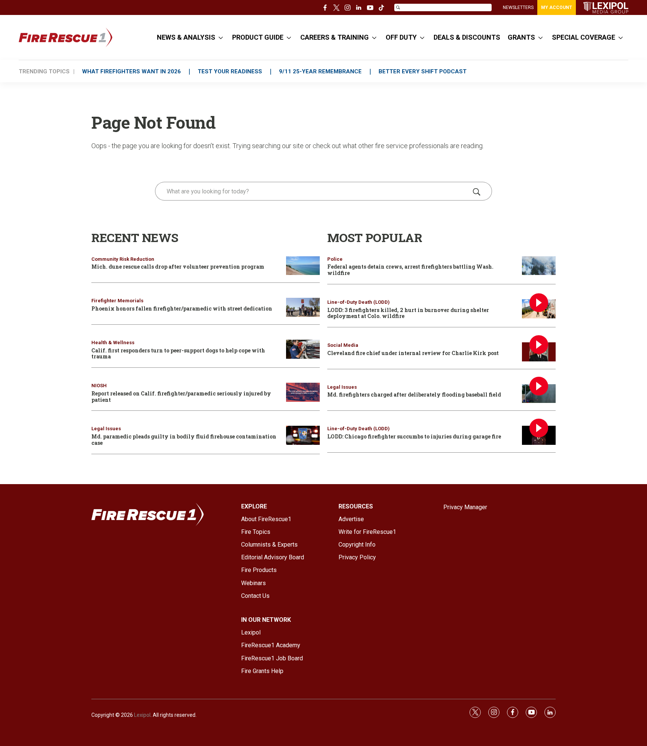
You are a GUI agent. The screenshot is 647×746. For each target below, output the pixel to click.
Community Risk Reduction (122, 259)
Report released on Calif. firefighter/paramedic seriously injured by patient (181, 396)
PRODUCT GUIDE (257, 37)
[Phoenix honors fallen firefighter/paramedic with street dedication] (303, 307)
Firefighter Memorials (117, 300)
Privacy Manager (465, 507)
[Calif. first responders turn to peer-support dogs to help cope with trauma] (303, 349)
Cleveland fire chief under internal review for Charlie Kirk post (413, 353)
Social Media (342, 345)
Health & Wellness (112, 342)
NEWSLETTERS (518, 7)
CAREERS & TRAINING (334, 37)
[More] (221, 37)
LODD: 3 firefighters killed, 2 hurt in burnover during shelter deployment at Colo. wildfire (408, 313)
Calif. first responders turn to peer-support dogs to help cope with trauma (178, 353)
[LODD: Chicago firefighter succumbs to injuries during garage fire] (539, 435)
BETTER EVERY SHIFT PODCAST (423, 71)
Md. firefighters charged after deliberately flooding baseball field (414, 394)
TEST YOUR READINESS (230, 71)
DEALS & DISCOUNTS (467, 37)
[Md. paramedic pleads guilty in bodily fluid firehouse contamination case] (303, 435)
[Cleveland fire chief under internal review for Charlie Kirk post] (539, 351)
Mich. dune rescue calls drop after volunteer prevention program (177, 266)
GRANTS (521, 37)
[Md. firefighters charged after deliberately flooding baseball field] (539, 393)
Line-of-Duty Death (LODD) (358, 302)
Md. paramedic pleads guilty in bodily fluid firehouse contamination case (183, 439)
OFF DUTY (401, 37)
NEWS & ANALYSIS (186, 37)
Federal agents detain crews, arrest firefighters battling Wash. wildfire (410, 269)
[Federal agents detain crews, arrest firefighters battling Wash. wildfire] (539, 265)
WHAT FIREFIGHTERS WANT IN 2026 (131, 71)
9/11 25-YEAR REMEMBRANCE (320, 71)
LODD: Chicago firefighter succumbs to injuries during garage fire (414, 436)
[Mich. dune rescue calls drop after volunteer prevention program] (303, 265)
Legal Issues (106, 428)
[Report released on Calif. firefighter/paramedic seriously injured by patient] (303, 392)
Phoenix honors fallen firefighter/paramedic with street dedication (181, 308)
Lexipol (142, 715)
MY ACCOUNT (556, 7)
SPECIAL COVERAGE (583, 37)
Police (335, 259)
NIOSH (99, 385)
